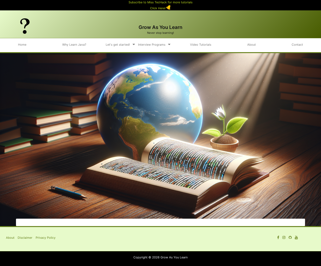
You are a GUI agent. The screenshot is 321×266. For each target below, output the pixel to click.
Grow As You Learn (160, 27)
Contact (297, 44)
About (251, 44)
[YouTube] (290, 237)
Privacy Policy (46, 237)
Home (22, 44)
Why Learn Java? (74, 44)
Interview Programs (151, 44)
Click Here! (158, 8)
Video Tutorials (200, 44)
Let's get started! (118, 44)
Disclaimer (25, 237)
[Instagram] (283, 237)
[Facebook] (278, 237)
